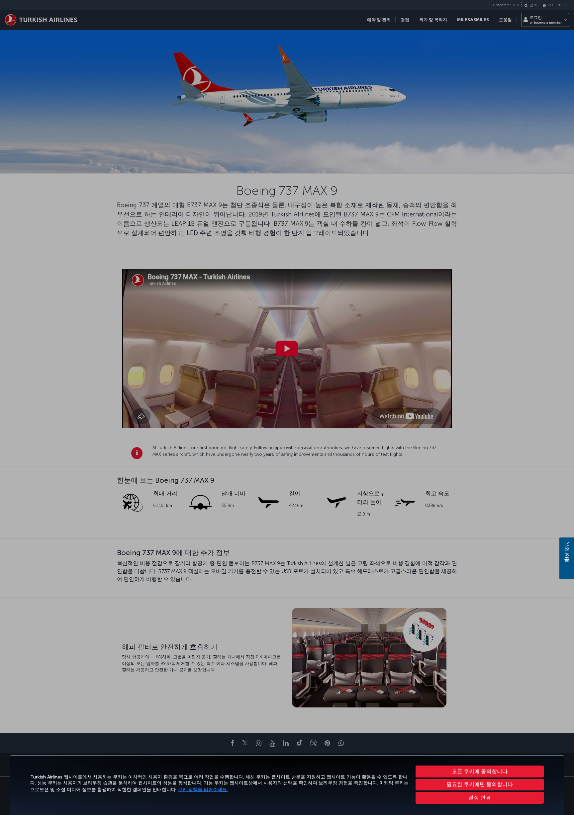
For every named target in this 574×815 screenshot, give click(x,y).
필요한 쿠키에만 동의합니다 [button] (479, 784)
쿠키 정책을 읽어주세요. (203, 789)
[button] (480, 798)
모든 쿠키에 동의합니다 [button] (480, 771)
